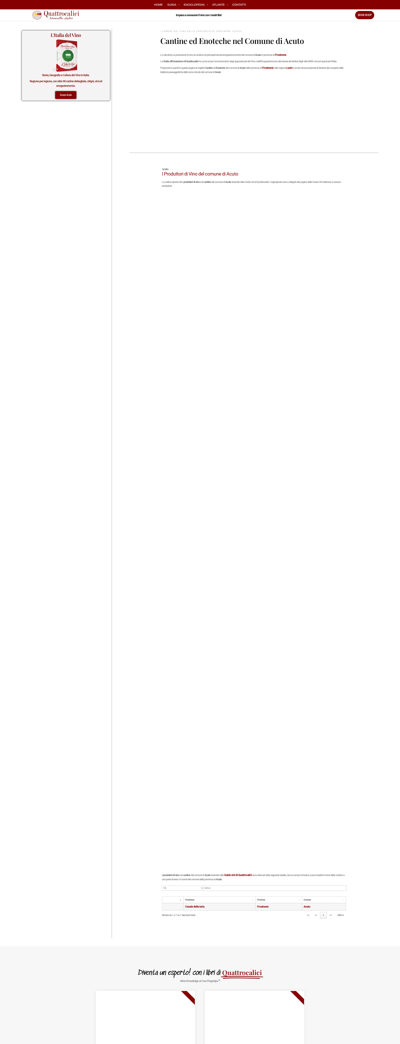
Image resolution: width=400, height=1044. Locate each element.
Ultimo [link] (340, 915)
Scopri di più (66, 94)
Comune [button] (307, 899)
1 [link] (323, 915)
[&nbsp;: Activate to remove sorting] (173, 899)
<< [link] (308, 915)
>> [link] (331, 915)
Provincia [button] (261, 899)
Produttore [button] (189, 899)
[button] (178, 899)
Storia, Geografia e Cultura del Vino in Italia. (66, 75)
